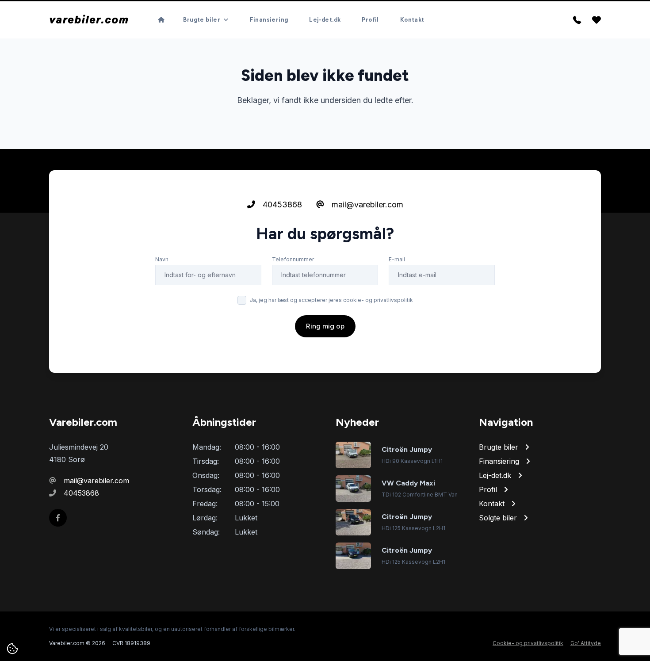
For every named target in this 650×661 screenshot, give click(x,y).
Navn (161, 259)
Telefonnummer (293, 259)
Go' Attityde (585, 643)
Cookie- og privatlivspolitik (528, 643)
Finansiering (269, 19)
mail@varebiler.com (366, 204)
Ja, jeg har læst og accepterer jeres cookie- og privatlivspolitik (331, 300)
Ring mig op (325, 326)
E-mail (397, 259)
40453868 (281, 204)
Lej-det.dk (324, 19)
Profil (370, 19)
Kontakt (412, 19)
